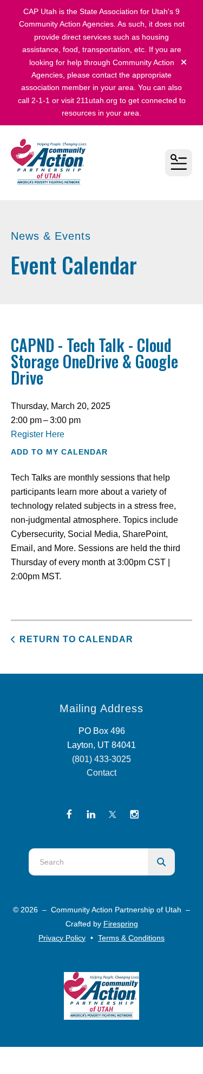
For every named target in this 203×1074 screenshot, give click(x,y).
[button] (184, 62)
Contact (101, 772)
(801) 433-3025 (101, 759)
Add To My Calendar (59, 452)
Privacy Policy (62, 938)
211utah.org (96, 100)
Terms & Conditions (131, 938)
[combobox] (88, 861)
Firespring (120, 923)
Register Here (37, 434)
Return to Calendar (76, 639)
